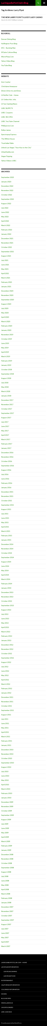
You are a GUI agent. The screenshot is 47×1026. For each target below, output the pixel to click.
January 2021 (6, 286)
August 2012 (6, 662)
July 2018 (4, 383)
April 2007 (5, 942)
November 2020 (7, 295)
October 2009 (6, 811)
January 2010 (6, 798)
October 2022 (6, 195)
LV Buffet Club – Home (9, 95)
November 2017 (7, 404)
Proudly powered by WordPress (11, 1023)
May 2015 (5, 522)
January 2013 (6, 640)
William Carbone (17, 20)
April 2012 (5, 680)
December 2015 (7, 492)
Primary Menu (44, 3)
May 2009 (5, 833)
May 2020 (5, 313)
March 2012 (5, 684)
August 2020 (6, 304)
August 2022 (6, 203)
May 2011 (5, 728)
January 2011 (6, 745)
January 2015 (6, 540)
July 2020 (4, 308)
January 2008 (6, 902)
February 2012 (6, 688)
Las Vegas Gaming (10, 971)
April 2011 (5, 732)
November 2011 (7, 702)
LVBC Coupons (7, 113)
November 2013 (7, 597)
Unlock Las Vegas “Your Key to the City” (16, 147)
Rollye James (6, 130)
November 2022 (7, 190)
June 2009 (5, 828)
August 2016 (6, 470)
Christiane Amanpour (9, 86)
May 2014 (5, 570)
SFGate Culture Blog (9, 52)
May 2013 (5, 623)
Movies (4, 994)
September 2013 (7, 605)
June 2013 (5, 618)
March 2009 (5, 841)
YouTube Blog (6, 65)
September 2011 (7, 710)
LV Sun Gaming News (9, 104)
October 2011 (6, 706)
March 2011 (5, 736)
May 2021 (5, 269)
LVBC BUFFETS (7, 108)
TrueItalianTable (7, 143)
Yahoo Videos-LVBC (8, 161)
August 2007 (6, 924)
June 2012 (5, 671)
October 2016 (6, 461)
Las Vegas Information (10, 967)
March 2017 (5, 439)
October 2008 (6, 863)
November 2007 (7, 911)
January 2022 (6, 234)
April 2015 (5, 527)
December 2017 (7, 400)
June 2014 (5, 566)
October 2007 (6, 916)
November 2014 (7, 549)
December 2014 (7, 544)
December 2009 (7, 802)
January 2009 (6, 850)
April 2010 (5, 785)
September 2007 (7, 920)
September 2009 (7, 815)
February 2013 (6, 636)
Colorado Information (10, 989)
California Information (10, 985)
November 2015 (7, 496)
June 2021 (5, 265)
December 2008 (7, 854)
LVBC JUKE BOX (6, 1012)
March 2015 (5, 531)
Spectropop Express (9, 134)
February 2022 (6, 230)
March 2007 (5, 946)
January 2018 (6, 396)
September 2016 (7, 466)
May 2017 (5, 431)
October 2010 (6, 758)
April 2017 (5, 435)
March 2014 (5, 579)
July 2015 (4, 514)
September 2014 (7, 557)
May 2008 (5, 885)
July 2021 (4, 260)
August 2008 (6, 872)
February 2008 (6, 898)
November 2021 (7, 243)
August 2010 (6, 767)
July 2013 (4, 614)
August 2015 (6, 509)
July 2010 (4, 771)
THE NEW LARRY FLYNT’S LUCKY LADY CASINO (22, 17)
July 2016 (4, 474)
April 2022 (5, 221)
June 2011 (5, 723)
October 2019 (6, 339)
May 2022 (5, 217)
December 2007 (7, 907)
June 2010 (5, 776)
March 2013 (5, 632)
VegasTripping (6, 156)
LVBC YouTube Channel (10, 121)
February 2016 (6, 483)
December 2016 (7, 452)
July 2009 (4, 824)
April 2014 (5, 575)
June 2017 (5, 426)
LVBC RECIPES (7, 117)
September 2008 (7, 868)
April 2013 (5, 627)
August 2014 (6, 562)
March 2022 (5, 225)
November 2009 (7, 806)
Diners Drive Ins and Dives (11, 91)
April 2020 (5, 317)
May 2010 (5, 780)
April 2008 (5, 889)
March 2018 (5, 391)
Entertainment (7, 980)
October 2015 (6, 501)
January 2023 (6, 182)
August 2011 (6, 715)
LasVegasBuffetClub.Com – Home (14, 962)
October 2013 (6, 601)
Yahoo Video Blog (7, 61)
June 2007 (5, 933)
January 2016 (6, 487)
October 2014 (6, 553)
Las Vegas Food (9, 976)
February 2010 (6, 793)
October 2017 (6, 409)
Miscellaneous (7, 1003)
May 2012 (5, 675)
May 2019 (5, 348)
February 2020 (6, 326)
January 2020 (6, 330)
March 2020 (5, 321)
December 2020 (7, 291)
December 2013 (7, 592)
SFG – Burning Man (8, 48)
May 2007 (5, 937)
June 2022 (5, 212)
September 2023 (7, 177)
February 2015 (6, 535)
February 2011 (6, 741)
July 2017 (4, 422)
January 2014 (6, 588)
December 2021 (7, 238)
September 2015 (7, 505)
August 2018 (6, 378)
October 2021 (6, 247)
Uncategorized (7, 1007)
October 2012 (6, 653)
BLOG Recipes (6, 998)
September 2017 (7, 413)
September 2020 (7, 300)
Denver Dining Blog (8, 39)
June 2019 (5, 343)
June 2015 (5, 518)
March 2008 (5, 894)
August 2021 (6, 256)
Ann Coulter (5, 82)
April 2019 (5, 352)
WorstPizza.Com (7, 57)
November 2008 (7, 859)
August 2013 (6, 610)
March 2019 (5, 356)
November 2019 (7, 335)
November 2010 (7, 754)
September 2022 (7, 199)
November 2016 (7, 457)
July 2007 (4, 929)
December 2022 (7, 186)
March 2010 (5, 789)
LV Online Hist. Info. (8, 99)
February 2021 (6, 282)
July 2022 (4, 208)
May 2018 (5, 387)
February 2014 (6, 584)
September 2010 (7, 763)
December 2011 (7, 697)
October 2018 (6, 369)
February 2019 (6, 361)
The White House (8, 139)
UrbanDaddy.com (7, 152)
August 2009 (6, 819)
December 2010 (7, 750)
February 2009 (6, 846)
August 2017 (6, 418)
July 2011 (4, 719)
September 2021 (7, 251)
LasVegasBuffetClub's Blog (14, 3)
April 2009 (5, 837)
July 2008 (4, 876)
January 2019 (6, 365)
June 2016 (5, 479)
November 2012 (7, 649)
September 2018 (7, 374)
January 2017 (6, 448)
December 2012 (7, 645)
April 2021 (5, 273)
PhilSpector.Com (7, 126)
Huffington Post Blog (9, 43)
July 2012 (4, 667)
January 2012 (6, 693)
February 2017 (6, 444)
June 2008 (5, 881)
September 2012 (7, 658)
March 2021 (5, 278)
